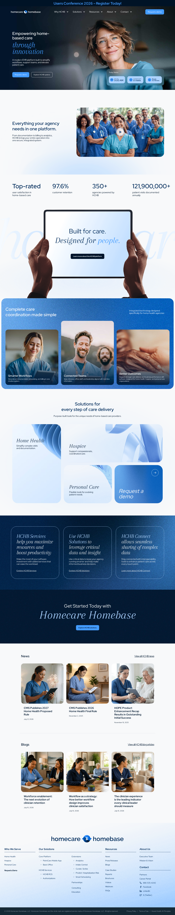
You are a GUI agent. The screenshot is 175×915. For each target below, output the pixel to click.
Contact (125, 12)
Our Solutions (46, 849)
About (110, 12)
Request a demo (16, 379)
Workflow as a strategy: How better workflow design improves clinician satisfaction (83, 801)
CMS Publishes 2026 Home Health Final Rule (83, 709)
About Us (145, 849)
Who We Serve (12, 849)
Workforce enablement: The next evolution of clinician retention (38, 800)
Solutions (77, 12)
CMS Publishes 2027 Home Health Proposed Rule (38, 711)
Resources (94, 12)
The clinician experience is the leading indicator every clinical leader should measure (128, 801)
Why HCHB (59, 12)
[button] (120, 132)
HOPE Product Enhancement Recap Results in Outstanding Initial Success (127, 712)
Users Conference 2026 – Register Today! (87, 3)
